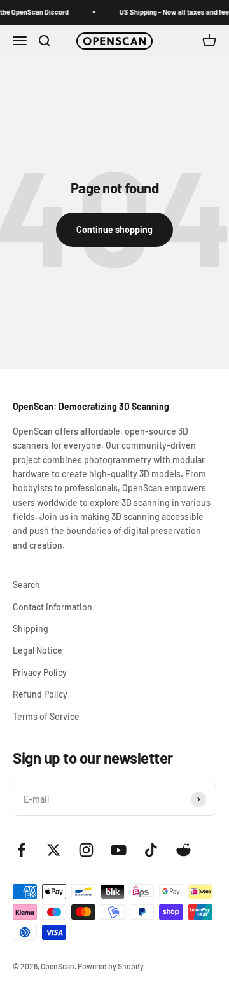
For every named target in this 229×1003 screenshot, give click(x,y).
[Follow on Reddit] (183, 850)
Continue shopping (114, 229)
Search (26, 584)
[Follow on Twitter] (53, 850)
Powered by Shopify (111, 966)
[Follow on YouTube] (118, 850)
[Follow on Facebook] (21, 850)
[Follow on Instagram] (86, 850)
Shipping (30, 628)
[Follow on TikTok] (151, 850)
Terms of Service (46, 716)
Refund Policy (40, 694)
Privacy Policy (40, 672)
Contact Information (52, 606)
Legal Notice (37, 650)
